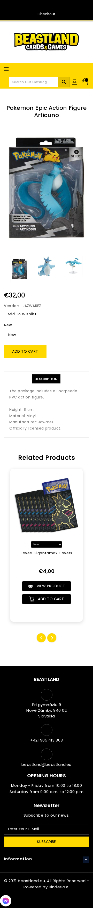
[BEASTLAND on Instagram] (51, 6)
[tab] (46, 378)
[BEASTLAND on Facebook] (41, 6)
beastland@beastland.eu (46, 764)
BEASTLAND (46, 679)
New (8, 325)
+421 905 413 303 (46, 740)
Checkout (46, 14)
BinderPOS (59, 887)
